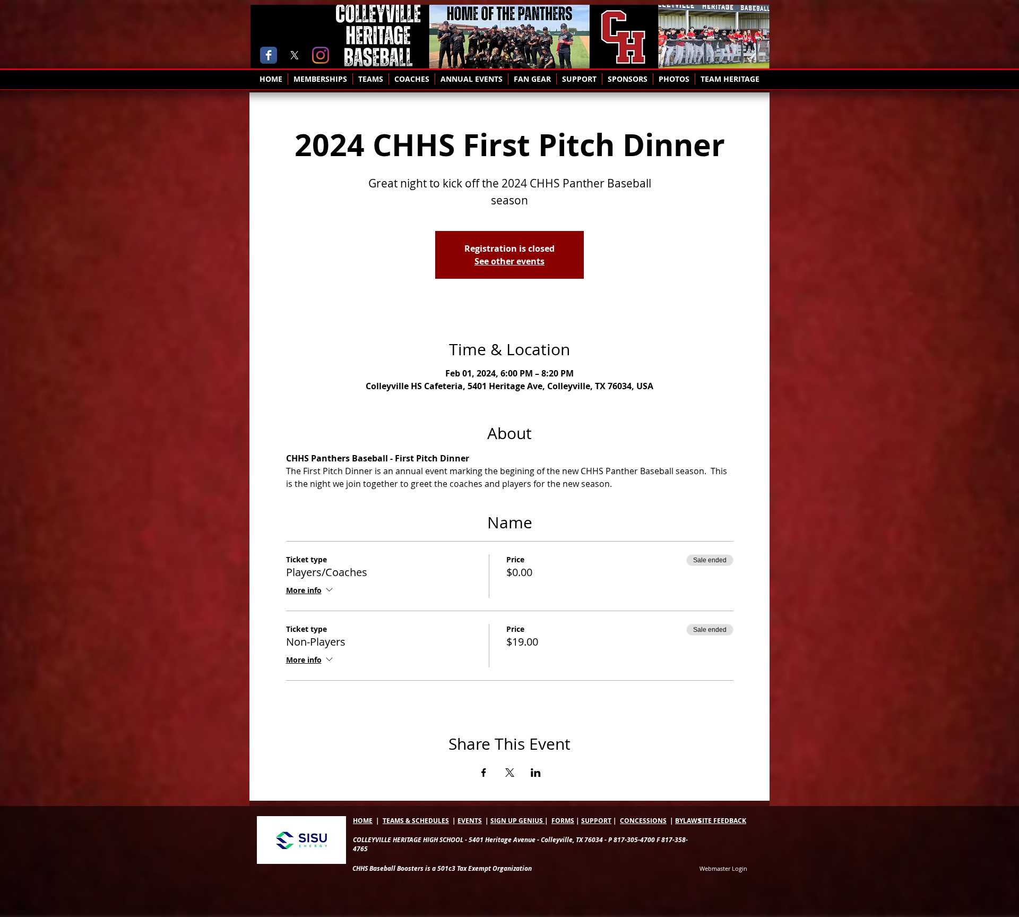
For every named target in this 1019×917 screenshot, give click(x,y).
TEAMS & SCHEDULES (416, 820)
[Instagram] (320, 55)
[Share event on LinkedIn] (536, 772)
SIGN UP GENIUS (517, 820)
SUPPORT (596, 820)
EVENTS (469, 820)
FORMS (562, 820)
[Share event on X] (510, 772)
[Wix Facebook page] (268, 55)
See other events (509, 261)
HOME (363, 820)
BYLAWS (688, 820)
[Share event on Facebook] (484, 772)
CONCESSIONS (643, 820)
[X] (294, 55)
